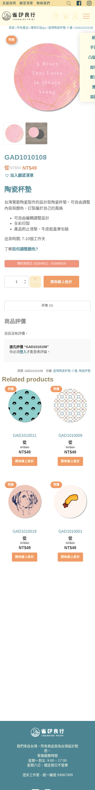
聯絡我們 (43, 3)
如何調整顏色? (25, 249)
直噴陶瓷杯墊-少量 (60, 28)
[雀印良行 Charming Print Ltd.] (18, 16)
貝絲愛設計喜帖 (47, 783)
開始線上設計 (24, 461)
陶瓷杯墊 (85, 371)
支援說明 (9, 3)
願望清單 (26, 3)
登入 (23, 352)
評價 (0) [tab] (47, 305)
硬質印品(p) (38, 28)
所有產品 (22, 28)
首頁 (12, 28)
